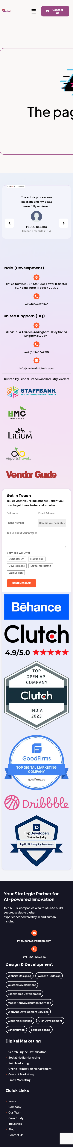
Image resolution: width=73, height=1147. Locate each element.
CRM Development (50, 1020)
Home (12, 1101)
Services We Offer (18, 553)
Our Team (14, 1112)
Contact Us (15, 1135)
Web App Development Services (28, 1011)
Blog (11, 1129)
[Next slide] (63, 223)
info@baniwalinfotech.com (36, 368)
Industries (15, 1123)
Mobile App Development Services (29, 1002)
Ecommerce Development (24, 993)
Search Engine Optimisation (27, 1052)
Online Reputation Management (29, 1068)
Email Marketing (19, 1080)
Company (15, 1107)
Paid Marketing (18, 1063)
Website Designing (19, 975)
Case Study (16, 1118)
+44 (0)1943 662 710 (36, 352)
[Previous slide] (9, 223)
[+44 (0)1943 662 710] (36, 344)
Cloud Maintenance (20, 1020)
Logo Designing (40, 1029)
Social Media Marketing (24, 1057)
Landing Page (16, 1029)
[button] (33, 11)
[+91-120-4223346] (36, 296)
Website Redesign (49, 975)
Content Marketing (21, 1074)
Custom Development (22, 984)
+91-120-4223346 (36, 304)
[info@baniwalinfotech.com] (36, 360)
